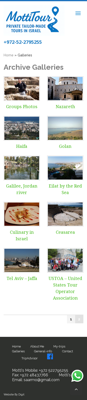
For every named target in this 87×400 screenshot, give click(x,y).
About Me (37, 346)
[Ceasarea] (65, 214)
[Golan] (65, 128)
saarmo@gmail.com (41, 379)
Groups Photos (21, 106)
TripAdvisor (30, 358)
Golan (65, 146)
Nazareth (65, 106)
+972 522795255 (53, 370)
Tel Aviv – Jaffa (22, 278)
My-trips (59, 346)
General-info (43, 351)
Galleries (18, 351)
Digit (21, 394)
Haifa (21, 146)
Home (16, 346)
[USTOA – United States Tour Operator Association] (65, 260)
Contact (67, 351)
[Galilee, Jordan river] (22, 168)
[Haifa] (22, 128)
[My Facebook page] (50, 356)
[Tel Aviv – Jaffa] (22, 260)
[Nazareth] (65, 88)
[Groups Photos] (22, 88)
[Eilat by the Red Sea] (65, 168)
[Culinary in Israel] (22, 214)
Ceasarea (65, 232)
